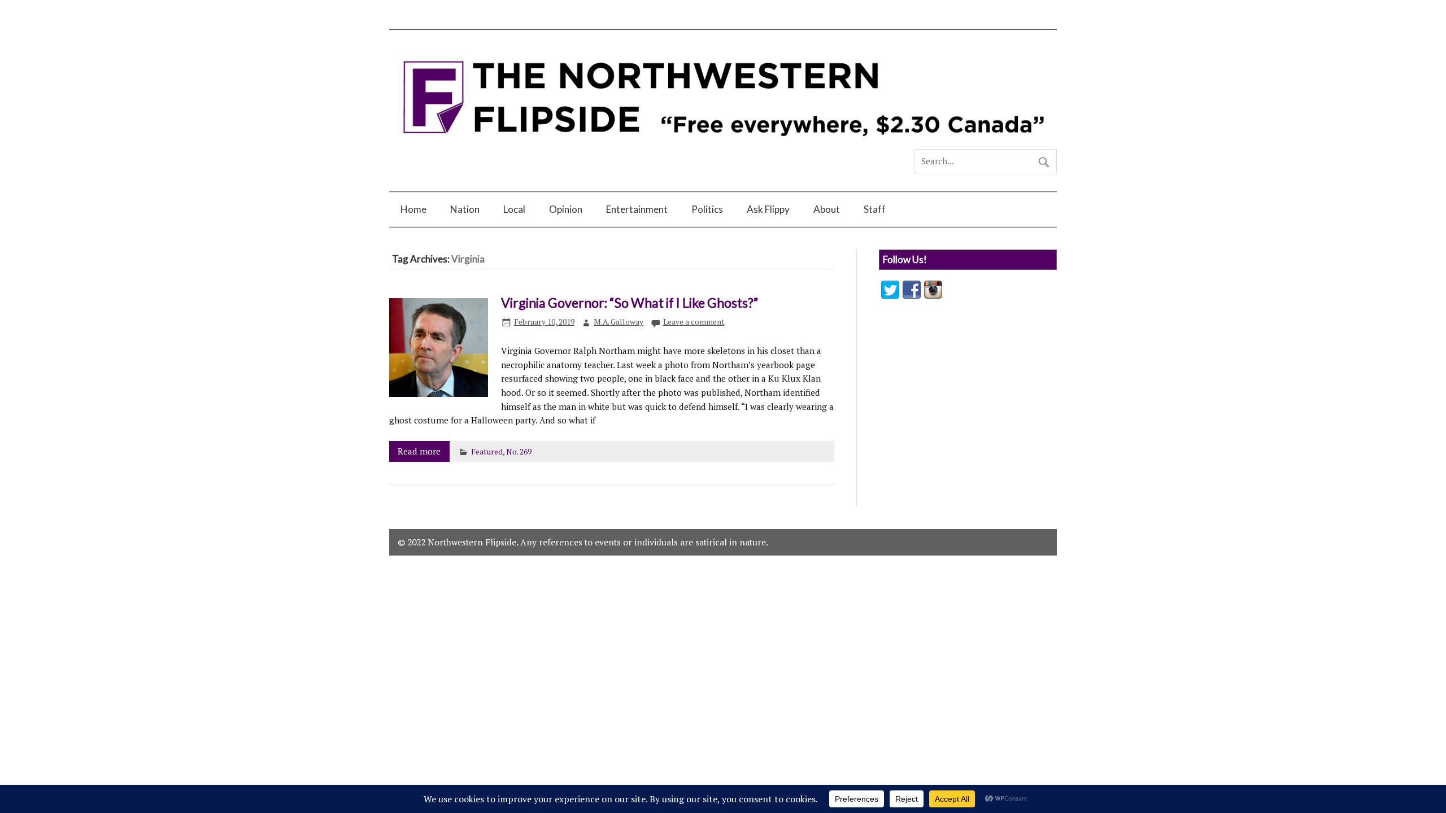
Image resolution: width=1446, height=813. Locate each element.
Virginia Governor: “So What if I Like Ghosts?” (629, 303)
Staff (875, 209)
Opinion (565, 209)
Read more (419, 451)
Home (413, 209)
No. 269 (519, 452)
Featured (487, 452)
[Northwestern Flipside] (723, 144)
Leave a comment (694, 322)
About (826, 209)
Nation (465, 209)
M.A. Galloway (618, 322)
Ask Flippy (768, 209)
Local (514, 209)
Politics (707, 209)
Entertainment (637, 209)
